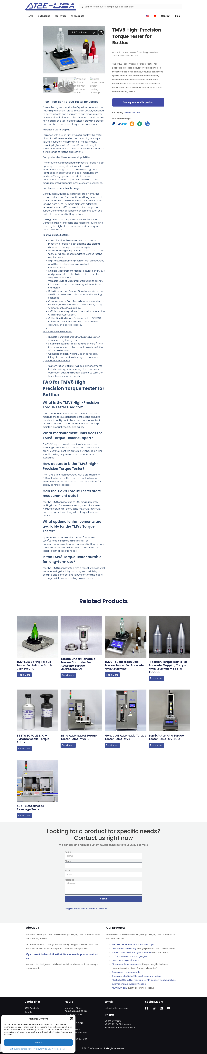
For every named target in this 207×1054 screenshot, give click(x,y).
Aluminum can (119, 987)
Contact (63, 1049)
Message (69, 880)
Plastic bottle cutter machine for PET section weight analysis (144, 979)
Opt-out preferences (18, 1049)
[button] (71, 1018)
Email (67, 871)
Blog (177, 15)
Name (68, 852)
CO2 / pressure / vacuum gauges (129, 956)
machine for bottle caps (133, 944)
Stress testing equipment (125, 960)
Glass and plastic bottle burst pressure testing (136, 975)
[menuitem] (147, 16)
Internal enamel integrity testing (129, 983)
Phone (68, 861)
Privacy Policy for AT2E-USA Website (43, 1049)
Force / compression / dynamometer (131, 952)
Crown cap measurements (126, 972)
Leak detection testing (124, 948)
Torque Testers (128, 52)
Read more (24, 674)
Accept (38, 1042)
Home (115, 52)
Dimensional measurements (127, 964)
